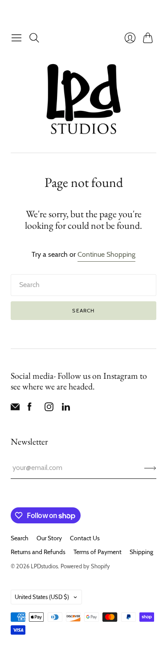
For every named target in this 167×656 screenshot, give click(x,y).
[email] (15, 409)
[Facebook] (30, 409)
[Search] (34, 37)
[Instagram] (49, 409)
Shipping (141, 552)
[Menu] (16, 37)
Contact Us (85, 538)
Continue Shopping (106, 254)
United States (42, 596)
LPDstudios (44, 566)
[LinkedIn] (65, 409)
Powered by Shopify (85, 566)
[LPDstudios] (83, 99)
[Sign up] (150, 468)
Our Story (49, 538)
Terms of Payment (97, 552)
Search (83, 310)
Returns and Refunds (38, 552)
